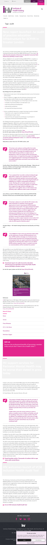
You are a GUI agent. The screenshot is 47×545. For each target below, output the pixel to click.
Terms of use (15, 540)
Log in (34, 1)
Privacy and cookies (30, 542)
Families (16, 15)
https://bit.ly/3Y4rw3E (27, 132)
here (24, 130)
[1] (36, 64)
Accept (24, 540)
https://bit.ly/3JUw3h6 (19, 303)
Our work (5, 15)
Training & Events (22, 15)
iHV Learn (41, 3)
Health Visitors (11, 15)
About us (27, 1)
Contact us (6, 1)
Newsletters (6, 331)
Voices (4, 319)
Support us (5, 18)
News (4, 316)
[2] (25, 89)
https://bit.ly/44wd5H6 (8, 308)
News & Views (30, 15)
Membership (36, 15)
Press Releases (7, 323)
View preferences (38, 540)
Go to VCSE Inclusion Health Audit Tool (16, 504)
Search (14, 1)
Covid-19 (41, 1)
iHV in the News (7, 327)
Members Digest (7, 334)
